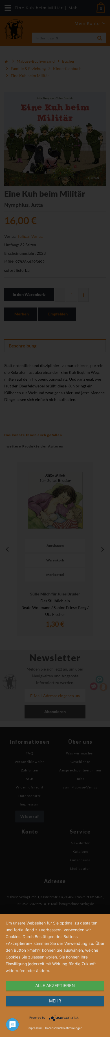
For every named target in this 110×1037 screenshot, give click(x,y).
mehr (55, 1001)
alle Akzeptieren (55, 985)
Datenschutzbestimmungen (63, 1028)
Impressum (35, 1028)
